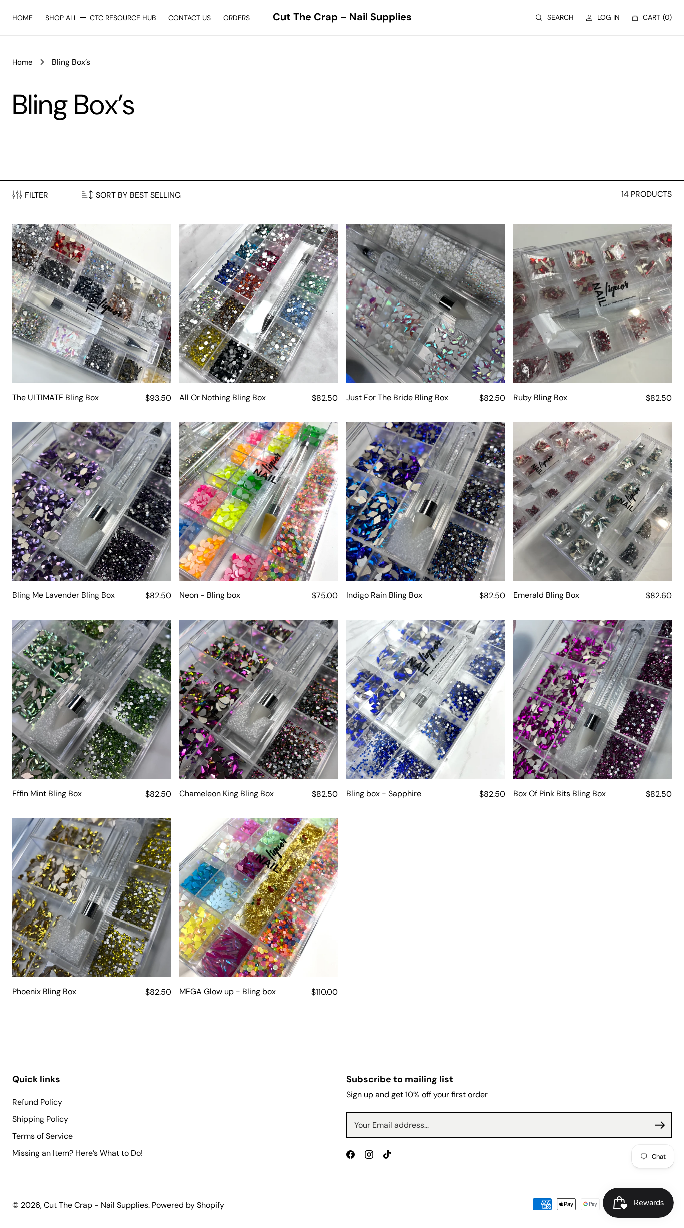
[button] (555, 17)
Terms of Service (42, 1136)
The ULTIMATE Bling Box (55, 397)
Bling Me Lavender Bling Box (63, 595)
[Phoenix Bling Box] (91, 897)
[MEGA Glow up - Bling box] (258, 897)
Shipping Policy (40, 1119)
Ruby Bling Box (540, 397)
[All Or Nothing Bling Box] (258, 304)
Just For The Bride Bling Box (397, 397)
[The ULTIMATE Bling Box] (91, 304)
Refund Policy (37, 1102)
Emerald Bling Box (546, 595)
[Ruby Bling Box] (592, 304)
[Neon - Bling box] (258, 501)
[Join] (660, 1125)
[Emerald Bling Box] (592, 501)
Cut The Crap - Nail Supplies (96, 1205)
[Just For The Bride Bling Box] (425, 304)
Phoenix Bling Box (44, 991)
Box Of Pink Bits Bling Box (559, 793)
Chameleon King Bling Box (226, 793)
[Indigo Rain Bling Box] (425, 501)
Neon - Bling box (209, 595)
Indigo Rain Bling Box (384, 595)
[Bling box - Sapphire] (425, 699)
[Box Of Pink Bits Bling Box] (592, 699)
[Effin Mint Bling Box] (91, 699)
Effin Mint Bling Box (47, 793)
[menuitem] (22, 18)
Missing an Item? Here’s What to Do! (77, 1153)
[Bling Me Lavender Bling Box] (91, 501)
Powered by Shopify (188, 1205)
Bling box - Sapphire (383, 793)
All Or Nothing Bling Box (222, 397)
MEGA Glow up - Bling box (227, 991)
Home (22, 62)
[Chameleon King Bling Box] (258, 699)
